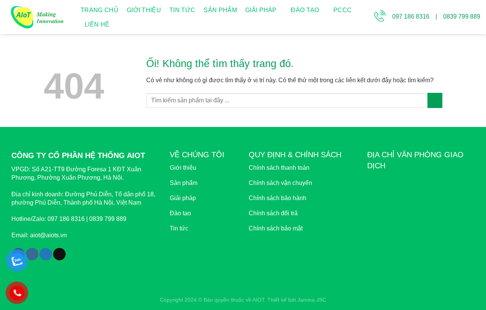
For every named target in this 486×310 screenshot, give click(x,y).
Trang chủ (99, 10)
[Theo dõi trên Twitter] (45, 254)
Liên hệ (97, 24)
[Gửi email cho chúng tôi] (59, 254)
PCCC (342, 10)
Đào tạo (305, 10)
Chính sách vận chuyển (280, 183)
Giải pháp (261, 10)
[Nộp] (435, 100)
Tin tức (182, 10)
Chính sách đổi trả (273, 213)
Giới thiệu (144, 10)
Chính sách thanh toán (279, 167)
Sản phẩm (220, 10)
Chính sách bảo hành (277, 198)
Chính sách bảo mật (276, 228)
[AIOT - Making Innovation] (37, 17)
